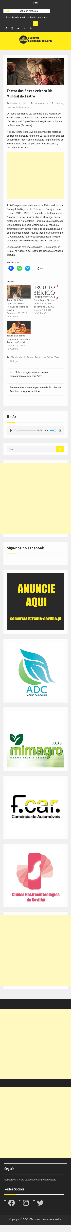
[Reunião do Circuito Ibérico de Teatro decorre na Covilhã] (46, 292)
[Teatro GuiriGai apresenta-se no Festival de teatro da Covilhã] (19, 292)
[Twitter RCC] (18, 28)
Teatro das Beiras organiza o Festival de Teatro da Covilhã (18, 338)
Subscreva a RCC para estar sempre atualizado (30, 1179)
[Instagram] (12, 28)
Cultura (59, 103)
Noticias (11, 107)
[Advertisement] (35, 175)
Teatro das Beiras (44, 357)
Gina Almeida (41, 103)
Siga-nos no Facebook (25, 548)
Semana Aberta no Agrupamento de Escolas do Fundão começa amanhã (35, 389)
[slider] (25, 430)
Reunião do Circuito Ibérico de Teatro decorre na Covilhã (44, 303)
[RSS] (24, 28)
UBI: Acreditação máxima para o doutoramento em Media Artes (29, 374)
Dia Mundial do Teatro (22, 357)
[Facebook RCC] (6, 28)
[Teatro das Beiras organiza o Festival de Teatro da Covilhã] (19, 327)
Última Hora (22, 107)
